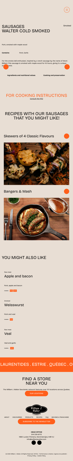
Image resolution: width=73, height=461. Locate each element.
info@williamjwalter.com (36, 439)
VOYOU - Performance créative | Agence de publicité (50, 454)
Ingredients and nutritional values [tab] (21, 75)
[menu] (67, 10)
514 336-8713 (36, 434)
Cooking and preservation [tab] (54, 75)
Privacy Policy (31, 456)
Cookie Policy (41, 456)
